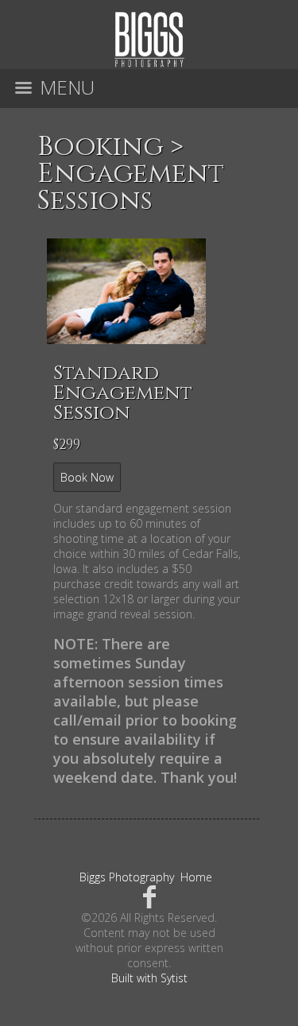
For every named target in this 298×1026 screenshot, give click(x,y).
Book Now (87, 477)
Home (196, 877)
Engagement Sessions (130, 187)
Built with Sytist (149, 977)
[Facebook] (149, 896)
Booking (100, 147)
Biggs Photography (126, 877)
